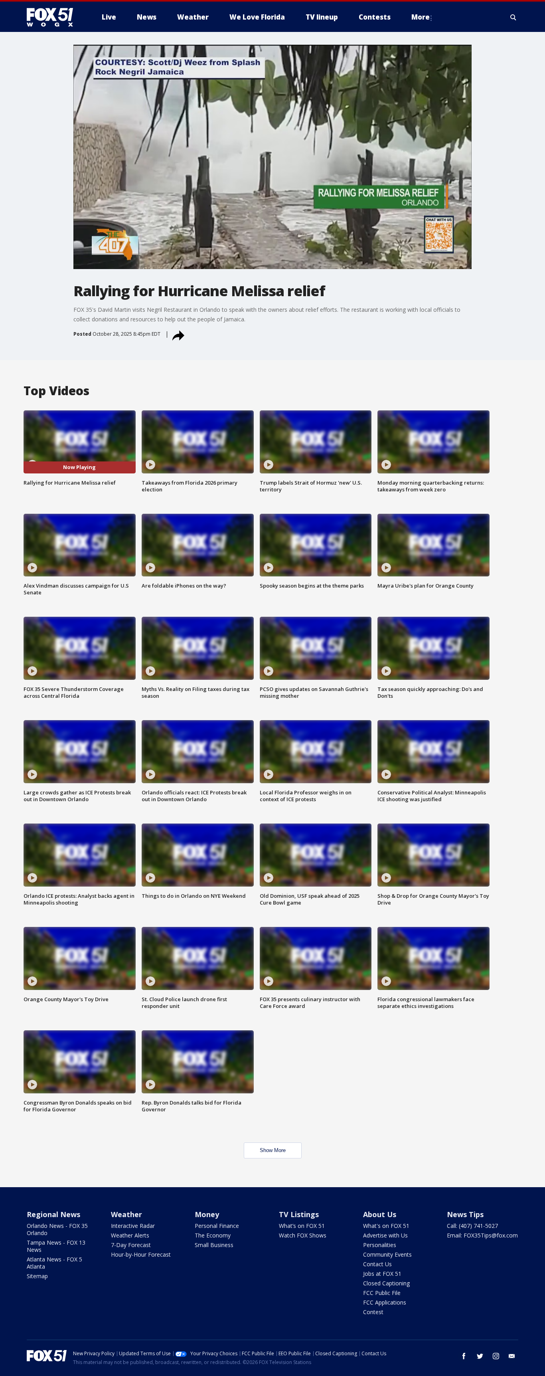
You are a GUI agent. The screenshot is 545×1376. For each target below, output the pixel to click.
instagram (496, 1356)
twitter (480, 1356)
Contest (373, 1312)
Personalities (379, 1245)
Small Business (214, 1245)
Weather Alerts (130, 1235)
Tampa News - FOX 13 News (56, 1246)
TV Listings (299, 1214)
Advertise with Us (385, 1235)
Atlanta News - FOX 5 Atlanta (54, 1262)
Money (207, 1214)
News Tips (465, 1214)
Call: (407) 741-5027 (472, 1225)
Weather (126, 1214)
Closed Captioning (386, 1283)
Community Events (387, 1254)
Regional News (53, 1214)
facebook (464, 1356)
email (512, 1356)
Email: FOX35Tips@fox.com (482, 1235)
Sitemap (37, 1276)
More (420, 17)
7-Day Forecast (131, 1245)
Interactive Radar (133, 1225)
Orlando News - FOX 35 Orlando (57, 1229)
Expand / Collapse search (513, 17)
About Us (379, 1214)
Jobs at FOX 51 (382, 1273)
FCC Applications (384, 1302)
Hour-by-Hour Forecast (141, 1254)
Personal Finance (217, 1225)
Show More (273, 1150)
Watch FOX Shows (302, 1235)
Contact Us (377, 1264)
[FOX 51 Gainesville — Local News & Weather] (53, 17)
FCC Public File (382, 1293)
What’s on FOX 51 (302, 1225)
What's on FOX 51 (386, 1225)
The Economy (213, 1235)
